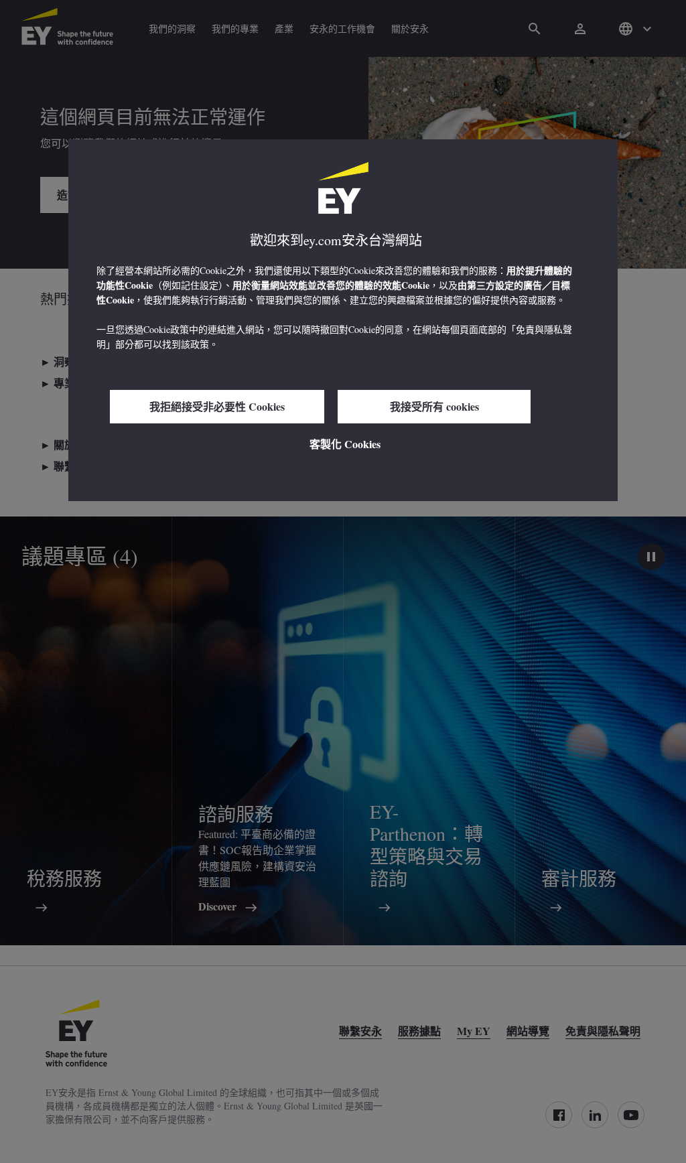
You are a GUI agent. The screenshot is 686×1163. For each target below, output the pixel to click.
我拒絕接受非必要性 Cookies (217, 406)
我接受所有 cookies (434, 406)
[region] (343, 320)
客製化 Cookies (345, 444)
